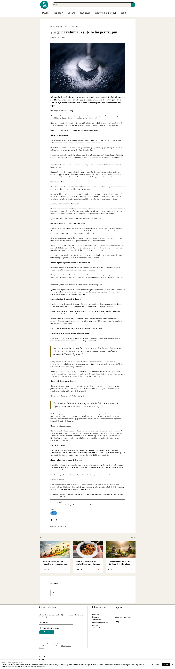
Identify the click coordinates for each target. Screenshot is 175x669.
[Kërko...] (133, 5)
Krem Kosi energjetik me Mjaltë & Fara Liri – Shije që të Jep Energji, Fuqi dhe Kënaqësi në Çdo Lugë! (87, 562)
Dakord (166, 665)
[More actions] (124, 26)
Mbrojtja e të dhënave (38, 666)
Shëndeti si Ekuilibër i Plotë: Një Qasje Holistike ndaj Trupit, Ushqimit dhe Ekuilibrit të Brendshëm (120, 562)
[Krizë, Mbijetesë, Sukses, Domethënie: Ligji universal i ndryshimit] (55, 549)
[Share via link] (56, 520)
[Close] (172, 664)
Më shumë (155, 665)
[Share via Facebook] (51, 520)
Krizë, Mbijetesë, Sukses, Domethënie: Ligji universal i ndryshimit (55, 562)
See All (133, 537)
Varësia (54, 513)
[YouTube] (42, 660)
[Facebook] (39, 660)
